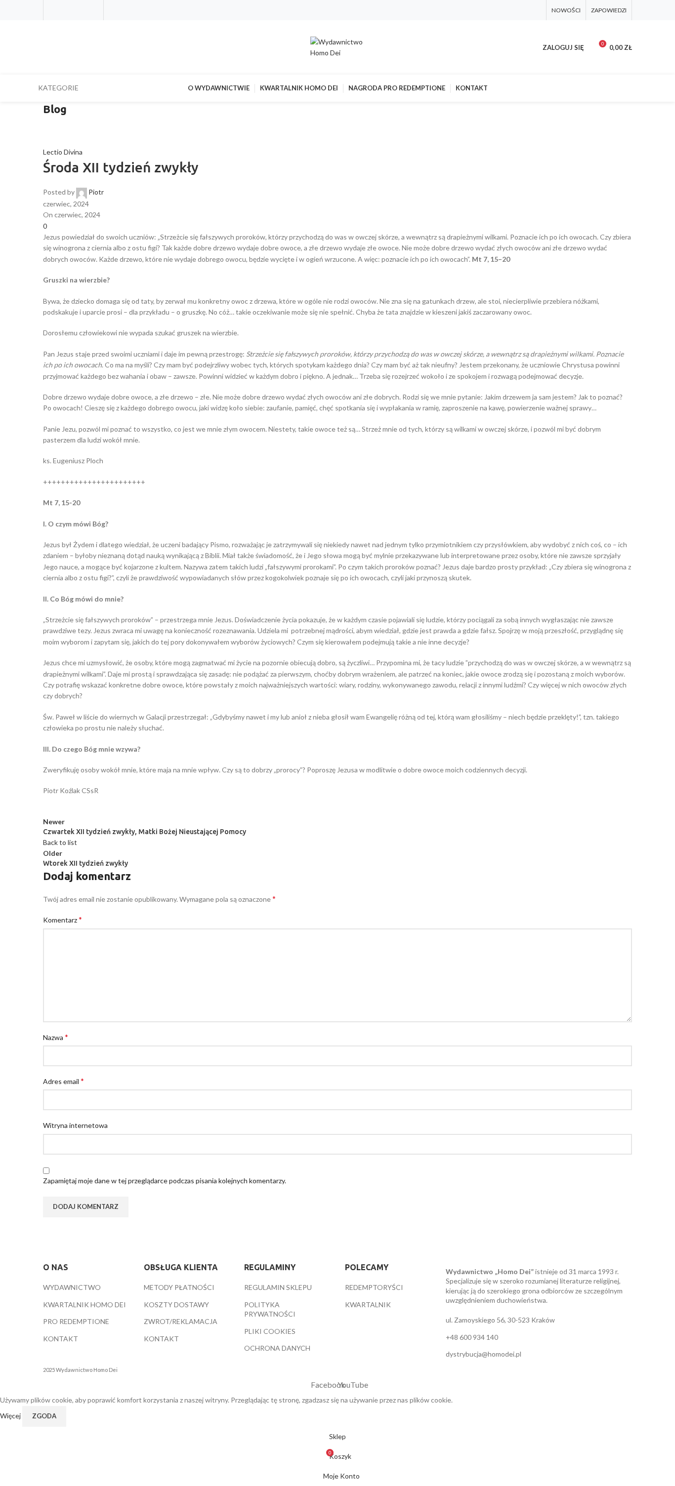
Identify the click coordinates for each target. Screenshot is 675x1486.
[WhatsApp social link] (92, 9)
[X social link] (67, 9)
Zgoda (44, 1416)
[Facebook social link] (54, 9)
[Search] (47, 47)
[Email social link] (80, 9)
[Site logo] (337, 46)
